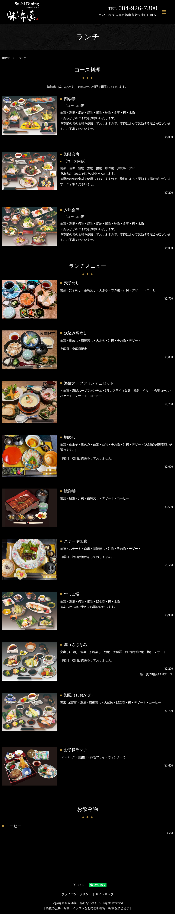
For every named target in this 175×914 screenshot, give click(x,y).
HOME (6, 58)
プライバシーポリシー (76, 894)
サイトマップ (105, 894)
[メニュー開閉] (164, 12)
